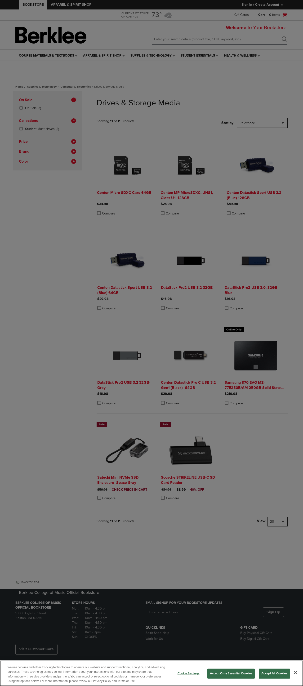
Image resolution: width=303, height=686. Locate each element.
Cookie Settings (189, 673)
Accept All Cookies (274, 673)
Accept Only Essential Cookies (231, 673)
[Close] (295, 672)
